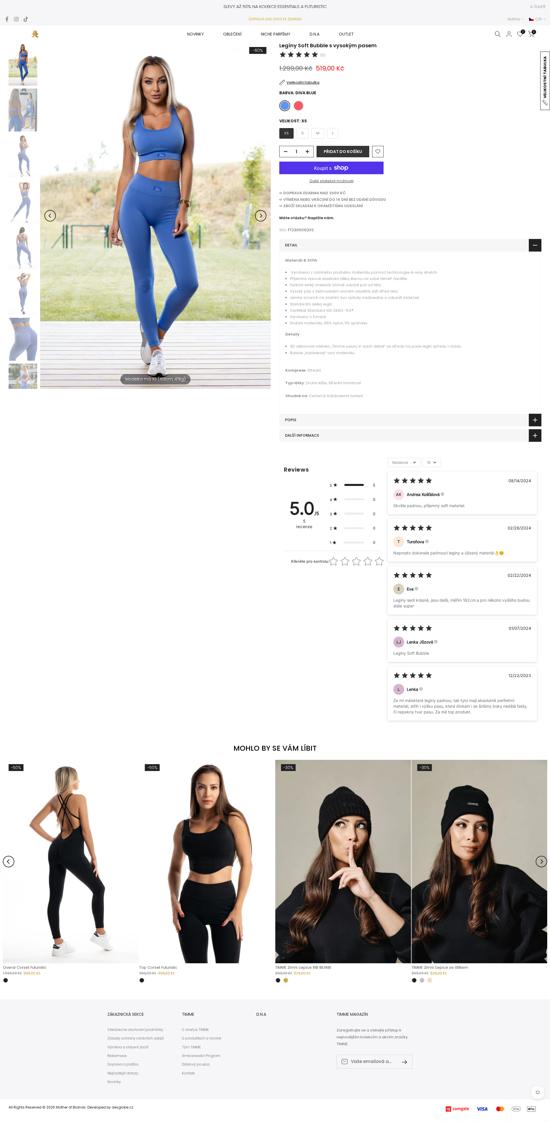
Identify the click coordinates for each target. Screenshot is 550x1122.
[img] (298, 55)
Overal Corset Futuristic (24, 967)
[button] (352, 485)
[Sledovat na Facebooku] (6, 19)
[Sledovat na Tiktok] (25, 19)
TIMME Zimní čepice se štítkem (440, 967)
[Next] (260, 215)
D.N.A (314, 34)
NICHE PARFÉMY (275, 34)
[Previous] (50, 215)
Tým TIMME (191, 1047)
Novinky (114, 1082)
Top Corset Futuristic (158, 967)
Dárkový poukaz (196, 1064)
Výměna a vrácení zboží (127, 1047)
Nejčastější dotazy (122, 1073)
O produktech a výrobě (201, 1038)
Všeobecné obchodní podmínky (135, 1029)
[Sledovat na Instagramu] (16, 19)
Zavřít (13, 6)
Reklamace (117, 1056)
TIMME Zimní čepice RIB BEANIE (303, 967)
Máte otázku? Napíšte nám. (306, 218)
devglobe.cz (122, 1107)
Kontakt (188, 1073)
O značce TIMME (195, 1029)
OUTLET (346, 34)
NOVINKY (195, 34)
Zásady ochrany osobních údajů (135, 1038)
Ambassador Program (201, 1056)
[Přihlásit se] (402, 1062)
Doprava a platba (122, 1064)
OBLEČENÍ (232, 34)
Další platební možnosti (331, 181)
